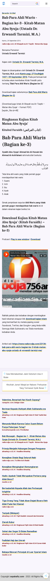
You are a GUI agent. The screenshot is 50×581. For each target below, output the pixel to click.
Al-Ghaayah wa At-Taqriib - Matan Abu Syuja (31, 44)
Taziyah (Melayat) (10, 513)
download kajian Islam (36, 319)
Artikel (13, 13)
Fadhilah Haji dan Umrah (13, 540)
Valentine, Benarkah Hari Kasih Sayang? (21, 400)
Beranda (5, 13)
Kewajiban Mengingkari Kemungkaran (20, 467)
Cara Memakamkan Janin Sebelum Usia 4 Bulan (22, 376)
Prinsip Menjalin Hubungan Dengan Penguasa (23, 448)
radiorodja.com (8, 44)
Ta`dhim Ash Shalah (22, 460)
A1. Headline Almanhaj (22, 451)
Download (35, 239)
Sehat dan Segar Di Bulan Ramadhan (19, 531)
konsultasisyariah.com (10, 430)
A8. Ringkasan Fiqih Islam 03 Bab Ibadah (28, 525)
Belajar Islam (19, 403)
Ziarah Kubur (8, 522)
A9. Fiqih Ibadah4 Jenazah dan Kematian (29, 516)
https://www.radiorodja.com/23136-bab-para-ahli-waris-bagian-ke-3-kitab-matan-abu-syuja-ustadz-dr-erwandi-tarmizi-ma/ (24, 347)
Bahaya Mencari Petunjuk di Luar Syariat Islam (24, 552)
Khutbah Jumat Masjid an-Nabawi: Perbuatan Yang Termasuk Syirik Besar (26, 386)
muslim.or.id (6, 482)
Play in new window (20, 239)
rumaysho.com (7, 403)
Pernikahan (24, 430)
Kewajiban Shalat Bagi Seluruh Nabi (19, 457)
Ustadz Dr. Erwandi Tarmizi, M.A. (28, 62)
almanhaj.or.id (7, 415)
